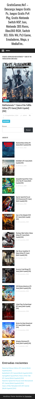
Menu (8, 50)
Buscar (28, 130)
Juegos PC (6, 100)
